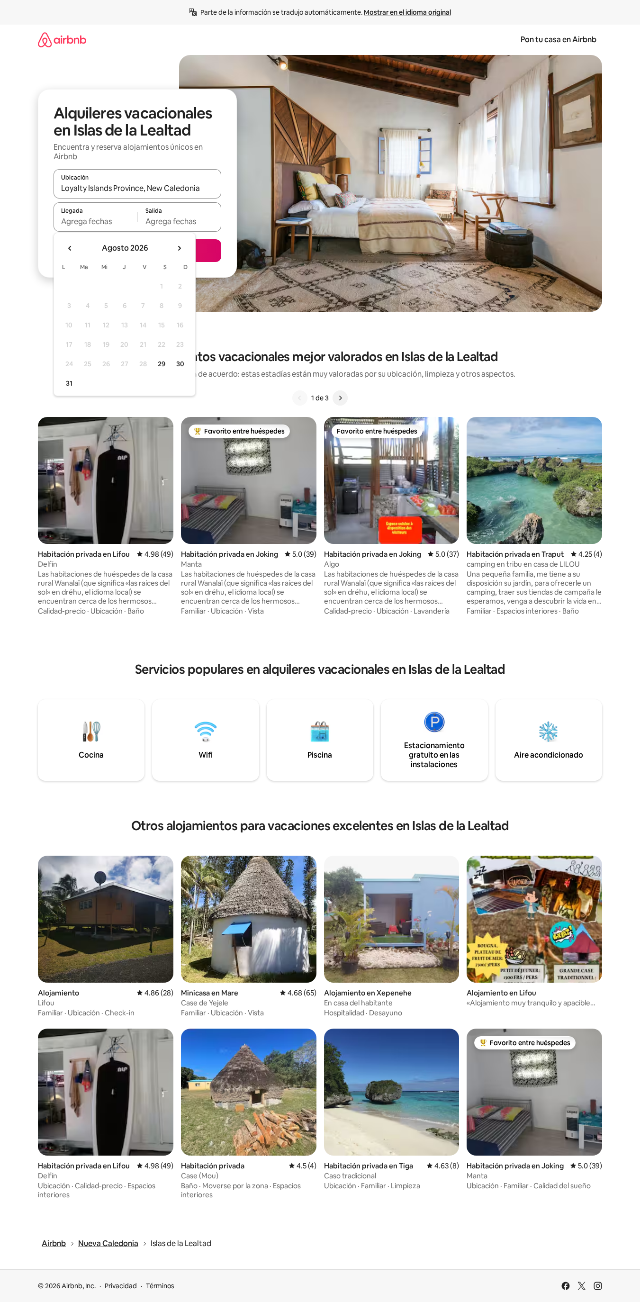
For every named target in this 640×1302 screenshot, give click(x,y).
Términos (160, 1286)
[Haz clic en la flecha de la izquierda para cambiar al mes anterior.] (70, 248)
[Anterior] (299, 398)
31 (69, 383)
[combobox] (137, 188)
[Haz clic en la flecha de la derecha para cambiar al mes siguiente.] (179, 248)
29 (161, 364)
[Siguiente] (340, 398)
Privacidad (121, 1286)
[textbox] (95, 221)
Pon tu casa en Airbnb (558, 40)
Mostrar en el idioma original (407, 12)
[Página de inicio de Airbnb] (62, 39)
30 (180, 364)
